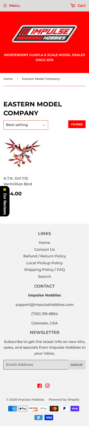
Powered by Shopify (64, 399)
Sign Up (77, 365)
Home (8, 79)
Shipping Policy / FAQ (44, 269)
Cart (81, 5)
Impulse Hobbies (31, 399)
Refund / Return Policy (44, 256)
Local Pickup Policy (44, 263)
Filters (77, 124)
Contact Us (44, 249)
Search (44, 276)
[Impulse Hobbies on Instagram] (47, 386)
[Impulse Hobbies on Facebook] (39, 386)
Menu (14, 5)
